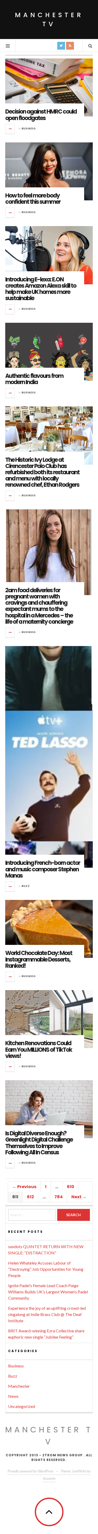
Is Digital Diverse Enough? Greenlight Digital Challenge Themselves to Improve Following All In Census (39, 1142)
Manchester (19, 1386)
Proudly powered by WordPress (30, 1471)
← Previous (24, 1187)
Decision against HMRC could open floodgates (41, 115)
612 (30, 1197)
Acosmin (49, 1478)
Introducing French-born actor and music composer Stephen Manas (42, 869)
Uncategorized (21, 1406)
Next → (79, 1197)
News (13, 1396)
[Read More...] (10, 129)
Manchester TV (49, 19)
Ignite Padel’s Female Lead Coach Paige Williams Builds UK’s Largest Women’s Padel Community (48, 1291)
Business (29, 128)
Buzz (26, 886)
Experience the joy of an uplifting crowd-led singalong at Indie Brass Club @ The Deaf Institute (47, 1314)
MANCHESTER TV (49, 1435)
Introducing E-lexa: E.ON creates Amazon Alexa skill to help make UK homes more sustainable (40, 288)
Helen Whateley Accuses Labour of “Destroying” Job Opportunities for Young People (45, 1269)
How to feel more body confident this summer (32, 199)
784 (58, 1197)
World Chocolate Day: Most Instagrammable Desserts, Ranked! (38, 959)
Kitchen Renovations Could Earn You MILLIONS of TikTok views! (38, 1049)
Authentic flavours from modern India (34, 379)
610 (70, 1187)
